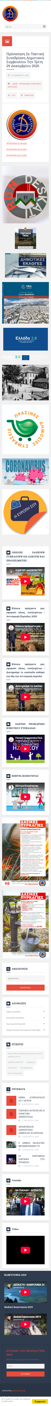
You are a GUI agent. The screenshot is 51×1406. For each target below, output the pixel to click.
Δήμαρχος (31, 1062)
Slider (15, 84)
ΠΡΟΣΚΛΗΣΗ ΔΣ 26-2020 (16, 149)
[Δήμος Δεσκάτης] (10, 13)
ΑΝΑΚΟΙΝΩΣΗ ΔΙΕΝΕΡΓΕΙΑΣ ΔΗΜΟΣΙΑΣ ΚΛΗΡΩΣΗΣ (30, 1129)
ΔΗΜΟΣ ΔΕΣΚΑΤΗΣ (15, 1062)
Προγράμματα (26, 1068)
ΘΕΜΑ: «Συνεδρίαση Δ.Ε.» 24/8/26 (31, 1099)
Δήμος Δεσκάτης (13, 1011)
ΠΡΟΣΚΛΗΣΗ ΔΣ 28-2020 (16, 143)
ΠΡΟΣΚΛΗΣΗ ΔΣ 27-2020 (16, 155)
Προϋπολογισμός (15, 1073)
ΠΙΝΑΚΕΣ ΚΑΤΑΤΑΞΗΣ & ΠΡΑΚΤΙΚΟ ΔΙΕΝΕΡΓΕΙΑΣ (31, 1113)
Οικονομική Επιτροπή (15, 1024)
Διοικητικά (12, 1068)
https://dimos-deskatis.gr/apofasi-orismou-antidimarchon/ (25, 1055)
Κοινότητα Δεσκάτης (15, 1017)
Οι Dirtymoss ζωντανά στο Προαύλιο (31, 1159)
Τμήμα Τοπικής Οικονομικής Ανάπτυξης (23, 1030)
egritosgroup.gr (18, 1390)
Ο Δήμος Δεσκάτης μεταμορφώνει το (31, 1144)
